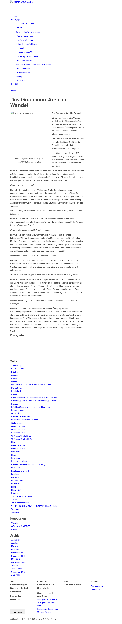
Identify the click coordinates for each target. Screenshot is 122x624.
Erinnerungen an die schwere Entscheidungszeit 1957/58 (35, 400)
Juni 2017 (15, 565)
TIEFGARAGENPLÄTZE (22, 496)
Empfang (15, 394)
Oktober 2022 (17, 543)
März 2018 (15, 559)
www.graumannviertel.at (47, 599)
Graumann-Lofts (18, 432)
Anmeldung (16, 365)
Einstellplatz (16, 391)
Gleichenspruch (18, 426)
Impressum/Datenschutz (47, 608)
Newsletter (15, 489)
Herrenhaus (16, 442)
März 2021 (15, 549)
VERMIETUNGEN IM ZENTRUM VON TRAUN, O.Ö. (34, 505)
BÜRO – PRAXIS (18, 368)
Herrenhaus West (18, 448)
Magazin (15, 477)
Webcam (15, 509)
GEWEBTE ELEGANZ (21, 416)
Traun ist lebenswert (20, 502)
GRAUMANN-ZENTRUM (21, 438)
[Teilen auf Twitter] (14, 342)
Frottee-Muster (17, 410)
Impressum (16, 458)
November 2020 (18, 552)
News (13, 486)
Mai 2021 (15, 546)
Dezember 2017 (18, 562)
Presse (14, 529)
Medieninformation (19, 480)
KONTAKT (15, 467)
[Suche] (12, 87)
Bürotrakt (15, 372)
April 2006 (15, 574)
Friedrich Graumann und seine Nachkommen (30, 407)
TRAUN (14, 499)
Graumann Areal (18, 429)
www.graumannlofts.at (46, 602)
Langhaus (15, 473)
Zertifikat (15, 512)
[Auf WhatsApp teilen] (14, 347)
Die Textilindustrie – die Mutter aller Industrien (31, 384)
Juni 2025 (15, 539)
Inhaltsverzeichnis (19, 461)
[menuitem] (61, 16)
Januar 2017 (16, 568)
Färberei (14, 403)
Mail (39, 605)
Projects (14, 493)
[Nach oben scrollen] (0, 622)
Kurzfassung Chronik (20, 470)
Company (15, 375)
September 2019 (18, 555)
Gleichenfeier (17, 423)
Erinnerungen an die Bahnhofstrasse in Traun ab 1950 (34, 397)
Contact (14, 378)
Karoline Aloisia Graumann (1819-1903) (28, 464)
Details (14, 381)
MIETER (15, 483)
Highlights (15, 451)
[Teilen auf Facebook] (14, 338)
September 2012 (18, 571)
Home (13, 454)
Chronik (14, 522)
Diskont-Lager (17, 387)
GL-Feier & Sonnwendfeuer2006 (24, 419)
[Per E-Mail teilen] (14, 351)
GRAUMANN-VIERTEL (21, 435)
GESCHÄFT (16, 413)
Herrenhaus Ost (18, 445)
